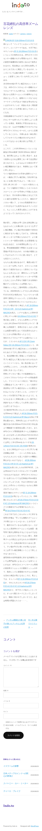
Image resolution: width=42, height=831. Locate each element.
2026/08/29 (35, 766)
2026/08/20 (35, 791)
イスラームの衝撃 (11, 766)
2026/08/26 (35, 775)
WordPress (35, 826)
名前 (6, 690)
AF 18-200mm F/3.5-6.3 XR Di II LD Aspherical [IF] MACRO (20, 309)
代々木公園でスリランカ (32, 623)
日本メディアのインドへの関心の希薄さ (15, 774)
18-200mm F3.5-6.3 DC (27, 316)
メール (6, 701)
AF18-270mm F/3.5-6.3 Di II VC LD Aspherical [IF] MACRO (19, 586)
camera (23, 34)
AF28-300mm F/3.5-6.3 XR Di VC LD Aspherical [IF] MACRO (19, 463)
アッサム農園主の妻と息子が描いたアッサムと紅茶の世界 (14, 623)
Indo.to (8, 806)
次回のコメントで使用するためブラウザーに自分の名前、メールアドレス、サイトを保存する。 (21, 725)
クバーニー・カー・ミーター (15, 783)
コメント (7, 665)
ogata (11, 34)
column (29, 34)
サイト (5, 711)
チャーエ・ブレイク (11, 791)
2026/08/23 (35, 784)
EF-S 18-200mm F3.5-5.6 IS (25, 51)
